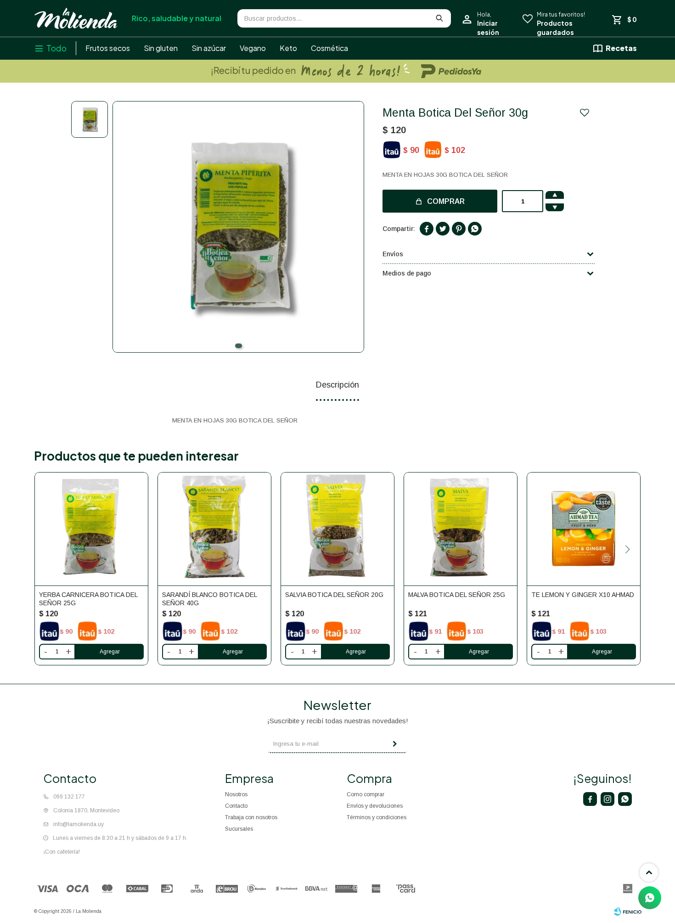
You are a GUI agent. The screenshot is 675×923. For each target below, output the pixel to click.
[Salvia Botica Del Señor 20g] (337, 529)
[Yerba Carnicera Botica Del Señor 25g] (91, 529)
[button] (238, 345)
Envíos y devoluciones (375, 806)
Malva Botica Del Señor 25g (456, 594)
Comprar (446, 201)
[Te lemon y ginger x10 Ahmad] (584, 529)
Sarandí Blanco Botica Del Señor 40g (209, 599)
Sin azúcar (208, 48)
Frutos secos (107, 48)
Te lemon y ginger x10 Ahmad (582, 594)
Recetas (621, 48)
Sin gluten (161, 48)
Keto (288, 48)
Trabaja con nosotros (251, 817)
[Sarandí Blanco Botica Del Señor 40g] (214, 529)
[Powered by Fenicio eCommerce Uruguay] (627, 911)
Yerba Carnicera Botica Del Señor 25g (88, 599)
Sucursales (239, 829)
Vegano (253, 48)
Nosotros (236, 794)
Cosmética (329, 48)
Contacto (236, 806)
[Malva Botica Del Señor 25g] (461, 529)
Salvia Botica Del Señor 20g (334, 594)
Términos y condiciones (376, 817)
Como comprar (365, 794)
